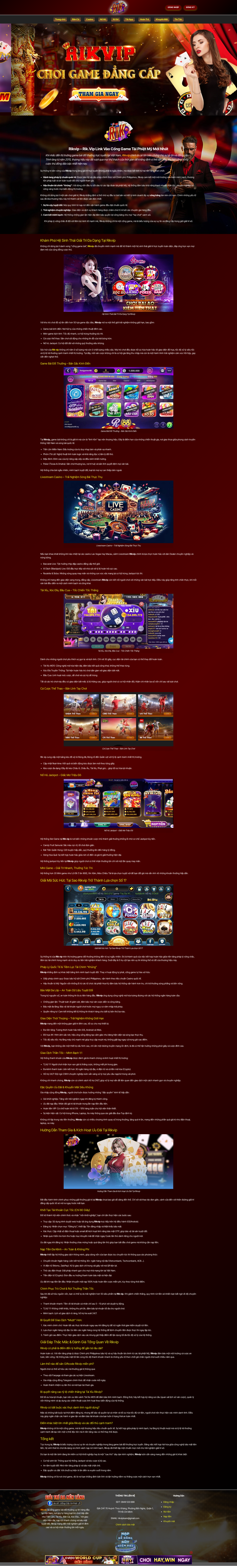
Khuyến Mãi (162, 19)
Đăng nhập (168, 1498)
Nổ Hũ (103, 19)
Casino (89, 19)
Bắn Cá (75, 19)
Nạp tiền (167, 1513)
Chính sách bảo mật (125, 1521)
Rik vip (55, 346)
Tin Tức (178, 19)
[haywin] (155, 1559)
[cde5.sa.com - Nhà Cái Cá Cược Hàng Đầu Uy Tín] (118, 7)
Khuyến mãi (169, 1518)
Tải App (129, 19)
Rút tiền (167, 1508)
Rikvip (126, 152)
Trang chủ (60, 19)
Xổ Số (116, 19)
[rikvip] (81, 1559)
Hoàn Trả (144, 19)
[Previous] (8, 68)
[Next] (228, 68)
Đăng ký (167, 1503)
